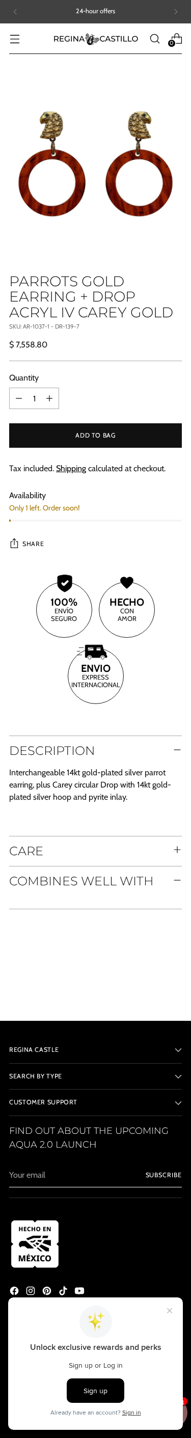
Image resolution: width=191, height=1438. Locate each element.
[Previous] (15, 11)
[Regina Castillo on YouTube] (80, 1292)
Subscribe (164, 1175)
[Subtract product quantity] (19, 398)
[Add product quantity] (49, 398)
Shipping (71, 468)
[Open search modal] (154, 38)
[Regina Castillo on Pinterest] (48, 1292)
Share (33, 544)
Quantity (24, 377)
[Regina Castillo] (96, 39)
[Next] (176, 11)
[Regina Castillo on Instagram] (31, 1292)
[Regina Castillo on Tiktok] (64, 1292)
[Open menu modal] (14, 38)
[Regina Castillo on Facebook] (15, 1292)
